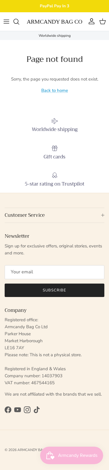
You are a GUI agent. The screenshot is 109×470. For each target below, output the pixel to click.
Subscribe (54, 290)
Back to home (54, 90)
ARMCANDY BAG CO (34, 450)
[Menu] (6, 21)
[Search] (19, 21)
